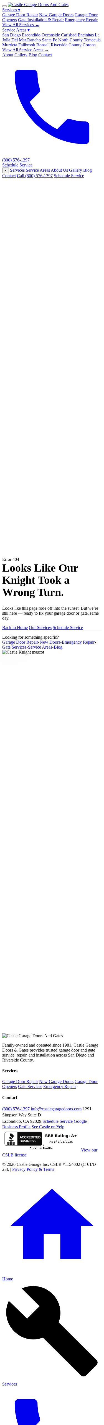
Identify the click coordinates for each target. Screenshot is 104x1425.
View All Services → (20, 24)
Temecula (92, 40)
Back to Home (15, 627)
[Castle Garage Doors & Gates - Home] (38, 4)
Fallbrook (26, 45)
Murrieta (9, 45)
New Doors (50, 642)
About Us (59, 170)
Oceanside (51, 35)
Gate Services (14, 647)
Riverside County (66, 45)
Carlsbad (69, 35)
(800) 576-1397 (16, 1108)
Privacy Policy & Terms (33, 1169)
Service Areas (16, 30)
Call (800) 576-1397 (35, 175)
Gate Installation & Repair (41, 19)
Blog (33, 54)
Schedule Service (17, 165)
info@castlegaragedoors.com (56, 1108)
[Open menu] (4, 6)
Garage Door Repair (20, 14)
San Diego (11, 35)
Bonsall (43, 45)
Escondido (31, 35)
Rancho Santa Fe (42, 40)
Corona (89, 45)
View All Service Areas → (25, 49)
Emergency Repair (81, 19)
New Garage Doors (56, 14)
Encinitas (86, 35)
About (7, 54)
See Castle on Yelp (48, 1126)
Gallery (20, 54)
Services (11, 9)
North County (70, 40)
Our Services (40, 627)
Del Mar (18, 40)
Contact (45, 54)
